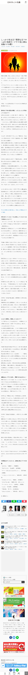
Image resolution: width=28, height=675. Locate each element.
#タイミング (17, 528)
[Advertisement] (14, 21)
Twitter (3, 501)
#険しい (16, 549)
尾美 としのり (17, 508)
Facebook (8, 501)
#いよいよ (6, 538)
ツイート (14, 670)
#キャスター (18, 46)
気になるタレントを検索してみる (16, 514)
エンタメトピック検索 (10, 579)
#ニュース (3, 46)
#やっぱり (12, 46)
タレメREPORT (19, 673)
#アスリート (11, 528)
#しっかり (8, 46)
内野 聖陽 (24, 508)
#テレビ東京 (22, 538)
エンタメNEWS (9, 673)
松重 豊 (4, 508)
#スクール (11, 543)
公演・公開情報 (14, 673)
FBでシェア (10, 670)
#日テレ (11, 538)
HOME (5, 673)
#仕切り (6, 528)
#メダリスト (16, 538)
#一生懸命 (22, 528)
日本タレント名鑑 (14, 2)
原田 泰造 (11, 508)
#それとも (6, 549)
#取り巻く (11, 549)
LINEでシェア (17, 670)
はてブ (19, 501)
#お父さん (23, 46)
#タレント (20, 543)
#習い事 (16, 543)
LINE (14, 501)
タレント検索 (8, 577)
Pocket (24, 501)
